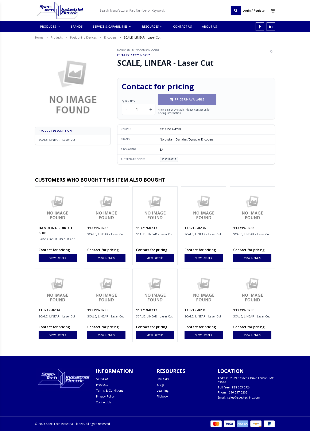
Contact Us (103, 402)
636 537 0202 (238, 392)
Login (247, 10)
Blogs (160, 385)
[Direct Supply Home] (59, 10)
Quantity (128, 101)
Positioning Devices (83, 37)
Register (259, 10)
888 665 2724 (241, 387)
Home (39, 37)
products (48, 26)
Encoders (110, 37)
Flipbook (162, 396)
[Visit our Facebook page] (260, 26)
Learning (162, 390)
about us (209, 26)
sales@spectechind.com (243, 397)
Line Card (163, 379)
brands (76, 26)
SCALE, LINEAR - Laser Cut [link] (142, 37)
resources (150, 26)
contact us (182, 26)
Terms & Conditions (109, 390)
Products (57, 37)
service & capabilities (110, 26)
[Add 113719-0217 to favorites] (271, 51)
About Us (102, 379)
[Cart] (273, 10)
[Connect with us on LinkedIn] (271, 26)
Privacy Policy (105, 396)
